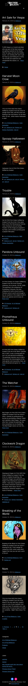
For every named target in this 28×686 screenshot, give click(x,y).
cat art (17, 179)
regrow (4, 662)
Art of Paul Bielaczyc (10, 616)
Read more (5, 299)
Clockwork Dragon (13, 443)
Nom (5, 568)
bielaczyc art (10, 127)
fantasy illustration (7, 130)
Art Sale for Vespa (13, 17)
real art (16, 130)
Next (5, 629)
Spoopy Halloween (13, 138)
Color (18, 616)
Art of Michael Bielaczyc (11, 123)
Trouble (6, 190)
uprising (4, 659)
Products (5, 645)
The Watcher (10, 382)
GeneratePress (15, 683)
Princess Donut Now (8, 671)
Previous (5, 627)
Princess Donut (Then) (9, 669)
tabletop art (5, 502)
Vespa (6, 67)
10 (23, 627)
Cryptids (4, 619)
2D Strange (7, 303)
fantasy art (18, 127)
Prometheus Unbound (9, 318)
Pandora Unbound (13, 251)
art (5, 127)
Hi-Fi (20, 557)
